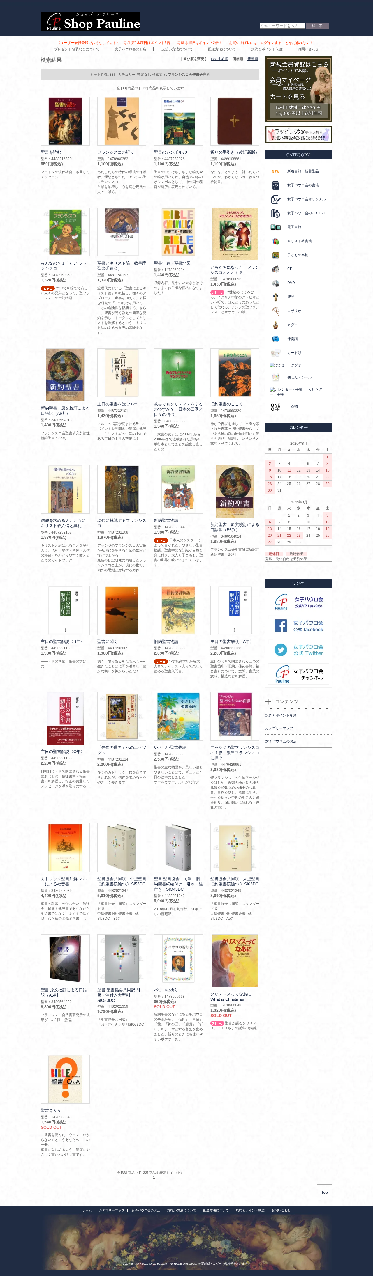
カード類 (294, 353)
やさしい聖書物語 (170, 747)
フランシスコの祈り (115, 152)
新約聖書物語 (166, 520)
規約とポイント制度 (267, 49)
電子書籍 (294, 227)
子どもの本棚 (297, 255)
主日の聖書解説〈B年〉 (62, 641)
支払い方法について (177, 49)
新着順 (252, 59)
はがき (296, 365)
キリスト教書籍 (299, 241)
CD (290, 269)
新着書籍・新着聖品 (303, 171)
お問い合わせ (308, 49)
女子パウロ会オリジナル (306, 199)
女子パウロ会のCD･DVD (306, 213)
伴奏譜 (292, 339)
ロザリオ (294, 311)
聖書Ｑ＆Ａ (51, 1110)
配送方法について (222, 49)
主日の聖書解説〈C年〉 (63, 751)
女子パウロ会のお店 (130, 49)
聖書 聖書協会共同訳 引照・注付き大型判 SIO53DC (118, 995)
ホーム (87, 1210)
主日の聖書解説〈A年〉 (232, 641)
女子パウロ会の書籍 (303, 185)
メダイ (292, 325)
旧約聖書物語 (166, 641)
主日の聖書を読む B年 (117, 404)
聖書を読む (51, 152)
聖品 (290, 297)
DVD (291, 283)
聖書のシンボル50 (170, 152)
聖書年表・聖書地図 (172, 263)
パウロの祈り (166, 990)
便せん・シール (299, 377)
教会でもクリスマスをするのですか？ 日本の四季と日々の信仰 (178, 409)
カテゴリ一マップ (111, 1210)
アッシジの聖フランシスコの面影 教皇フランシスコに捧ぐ (234, 752)
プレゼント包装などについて (77, 49)
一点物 (292, 406)
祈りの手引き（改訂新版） (234, 152)
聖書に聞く (107, 641)
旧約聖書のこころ (226, 404)
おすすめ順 (219, 59)
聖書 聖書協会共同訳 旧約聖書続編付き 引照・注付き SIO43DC (178, 884)
